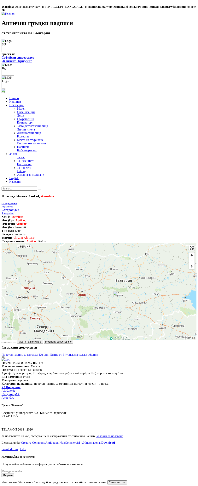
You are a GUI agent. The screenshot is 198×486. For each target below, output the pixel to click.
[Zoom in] (192, 255)
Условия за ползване (30, 174)
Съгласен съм (117, 482)
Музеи (21, 108)
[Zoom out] (192, 261)
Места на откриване (30, 140)
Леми (20, 115)
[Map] (99, 291)
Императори (25, 122)
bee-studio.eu (10, 449)
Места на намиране (30, 341)
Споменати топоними (31, 143)
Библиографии (27, 150)
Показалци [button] (16, 105)
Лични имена (26, 129)
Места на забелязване (58, 341)
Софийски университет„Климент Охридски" (18, 59)
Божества (23, 136)
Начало (14, 98)
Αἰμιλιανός (9, 205)
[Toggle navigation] (3, 92)
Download (108, 442)
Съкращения (25, 119)
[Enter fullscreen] (192, 248)
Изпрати (8, 475)
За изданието (25, 160)
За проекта (24, 167)
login (23, 449)
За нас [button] (13, 153)
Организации (26, 112)
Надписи (15, 101)
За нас (21, 157)
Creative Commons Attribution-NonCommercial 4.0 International (61, 442)
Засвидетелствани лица (32, 126)
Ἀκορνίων (11, 211)
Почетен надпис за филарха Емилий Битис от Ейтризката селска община (50, 354)
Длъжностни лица (29, 133)
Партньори (24, 164)
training (21, 171)
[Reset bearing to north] (192, 266)
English (14, 178)
